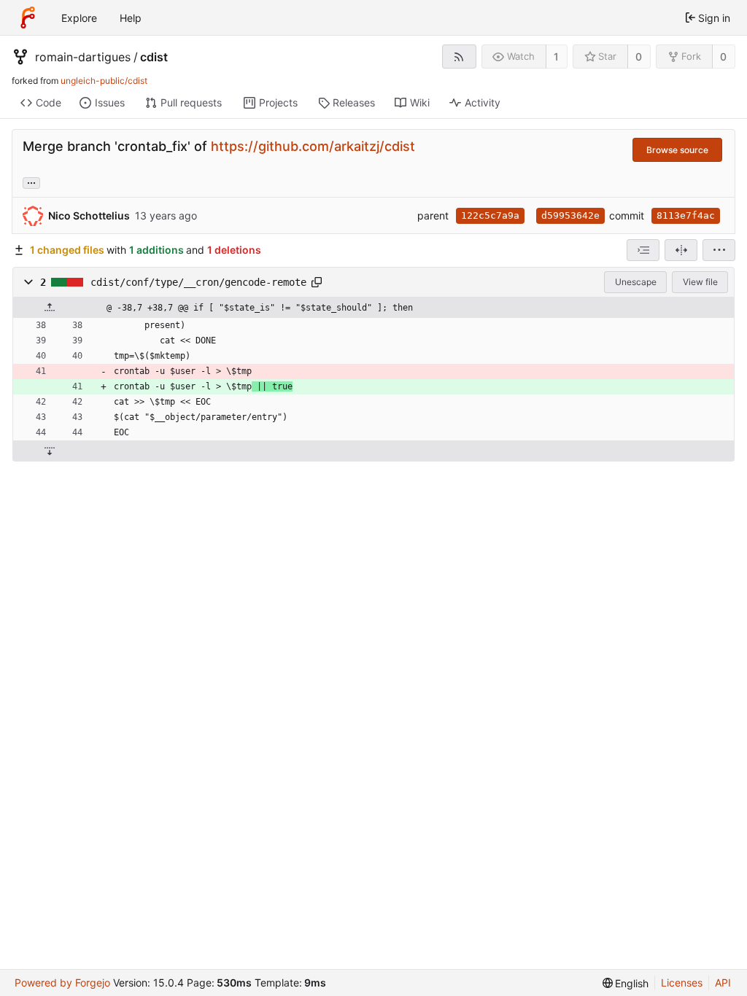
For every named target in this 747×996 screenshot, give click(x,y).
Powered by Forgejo (62, 982)
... (31, 181)
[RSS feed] (459, 56)
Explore (79, 18)
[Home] (27, 17)
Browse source (677, 149)
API (723, 982)
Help (131, 18)
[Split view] (681, 250)
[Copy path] (316, 282)
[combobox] (643, 250)
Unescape (636, 281)
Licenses (682, 982)
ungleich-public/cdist (104, 80)
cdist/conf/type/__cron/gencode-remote (198, 282)
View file (700, 281)
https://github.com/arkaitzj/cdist (313, 146)
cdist (154, 57)
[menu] (719, 250)
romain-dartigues (83, 57)
